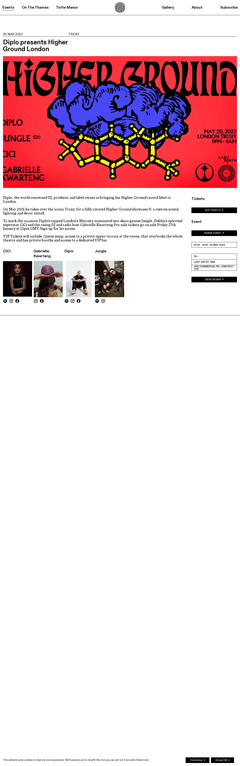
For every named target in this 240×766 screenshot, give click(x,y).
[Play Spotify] (5, 301)
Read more (142, 759)
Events (8, 7)
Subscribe (229, 7)
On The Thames (35, 7)
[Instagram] (11, 301)
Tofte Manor (67, 7)
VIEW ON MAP (213, 279)
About (197, 7)
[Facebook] (17, 301)
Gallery (168, 7)
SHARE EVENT (213, 233)
